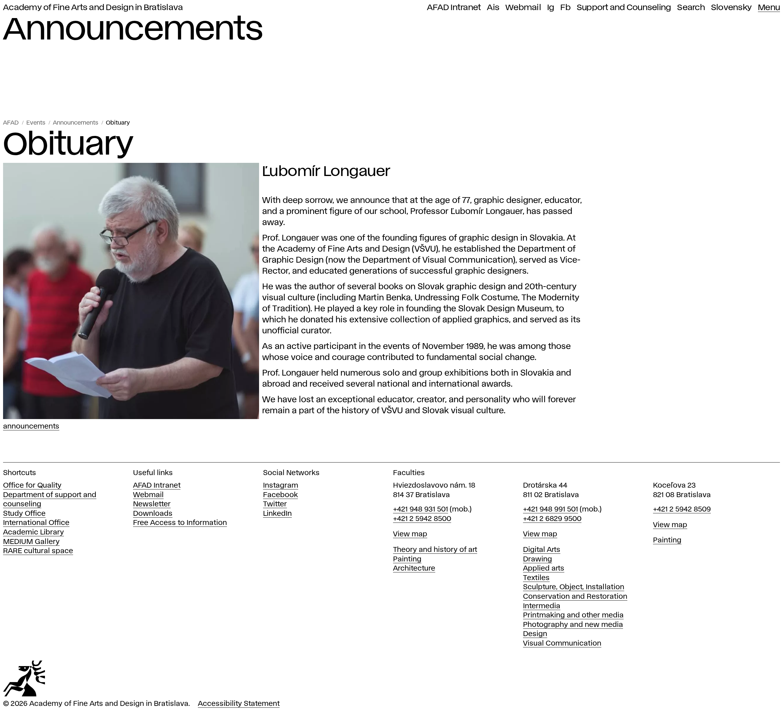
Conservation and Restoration (575, 597)
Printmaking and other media (573, 615)
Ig (551, 7)
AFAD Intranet (454, 7)
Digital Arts (541, 550)
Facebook (280, 495)
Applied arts (543, 568)
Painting (407, 559)
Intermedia (541, 606)
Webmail (523, 7)
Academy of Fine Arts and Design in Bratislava (93, 7)
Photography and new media (573, 625)
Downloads (153, 514)
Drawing (537, 559)
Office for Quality (32, 485)
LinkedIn (277, 514)
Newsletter (152, 504)
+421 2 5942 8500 (422, 519)
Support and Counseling (624, 7)
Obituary (118, 123)
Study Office (24, 514)
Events (35, 123)
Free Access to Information (180, 523)
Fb (565, 7)
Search (691, 7)
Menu (769, 7)
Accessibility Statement (239, 704)
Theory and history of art (435, 550)
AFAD (11, 123)
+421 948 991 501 (550, 509)
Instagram (280, 485)
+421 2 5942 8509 (682, 509)
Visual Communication (562, 643)
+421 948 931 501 (420, 509)
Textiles (536, 578)
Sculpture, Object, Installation (573, 587)
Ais (493, 7)
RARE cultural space (38, 551)
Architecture (414, 568)
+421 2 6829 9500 (552, 519)
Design (535, 634)
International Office (36, 523)
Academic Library (33, 532)
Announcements (75, 123)
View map (410, 534)
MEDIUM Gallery (31, 542)
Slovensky (731, 7)
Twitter (275, 504)
